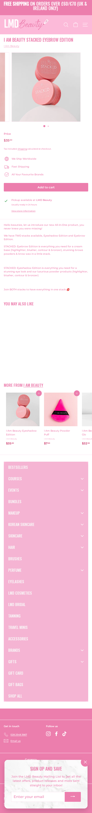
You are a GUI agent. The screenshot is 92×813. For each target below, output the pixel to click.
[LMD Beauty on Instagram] (48, 733)
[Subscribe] (73, 797)
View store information (23, 211)
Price (7, 133)
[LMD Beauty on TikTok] (64, 733)
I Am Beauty (11, 46)
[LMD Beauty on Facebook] (56, 733)
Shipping (22, 149)
